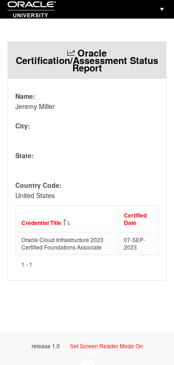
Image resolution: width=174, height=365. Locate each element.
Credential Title (41, 222)
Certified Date (135, 219)
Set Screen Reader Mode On (106, 346)
